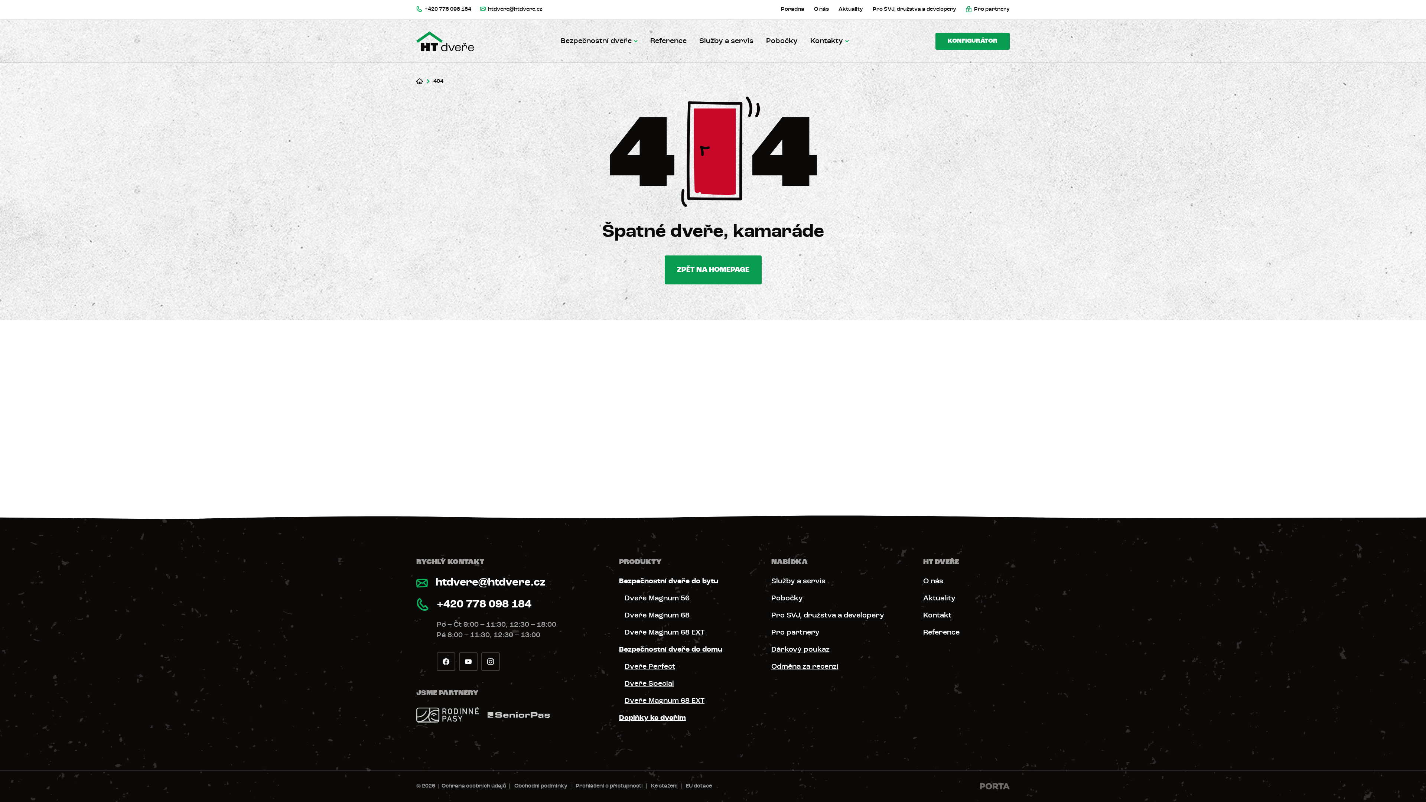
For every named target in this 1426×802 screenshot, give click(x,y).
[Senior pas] (519, 715)
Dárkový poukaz (800, 649)
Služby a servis (726, 41)
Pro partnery (795, 632)
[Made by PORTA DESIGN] (995, 786)
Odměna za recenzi (805, 667)
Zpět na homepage (713, 270)
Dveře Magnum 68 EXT (664, 632)
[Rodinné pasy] (447, 715)
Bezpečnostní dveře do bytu (668, 581)
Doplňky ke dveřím (652, 718)
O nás (933, 581)
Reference (668, 41)
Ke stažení (664, 786)
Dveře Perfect (650, 667)
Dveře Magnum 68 (657, 615)
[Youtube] (468, 661)
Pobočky (782, 41)
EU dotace (699, 786)
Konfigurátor (972, 41)
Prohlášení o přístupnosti (609, 786)
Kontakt (937, 615)
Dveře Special (649, 684)
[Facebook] (446, 661)
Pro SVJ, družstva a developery (827, 615)
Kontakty (826, 41)
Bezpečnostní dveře (596, 41)
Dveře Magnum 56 (657, 598)
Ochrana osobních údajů (474, 786)
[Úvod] (419, 81)
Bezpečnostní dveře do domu (670, 649)
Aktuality (939, 598)
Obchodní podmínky (540, 786)
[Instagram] (490, 661)
